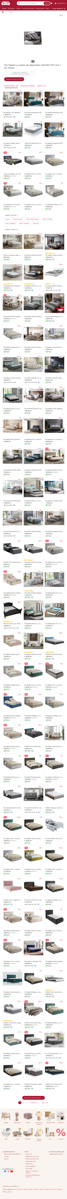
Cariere (6, 1159)
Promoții (60, 1139)
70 (62, 234)
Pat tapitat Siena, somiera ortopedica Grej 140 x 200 (40, 347)
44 (41, 786)
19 (62, 152)
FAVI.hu (31, 1189)
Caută (47, 3)
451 (20, 326)
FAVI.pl (25, 1189)
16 (20, 633)
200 (62, 418)
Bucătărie (49, 8)
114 (41, 725)
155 (62, 848)
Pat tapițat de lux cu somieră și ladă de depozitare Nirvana (42, 439)
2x (33, 283)
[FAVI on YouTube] (11, 1171)
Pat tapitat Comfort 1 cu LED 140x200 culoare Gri (39, 286)
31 (41, 264)
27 (62, 1032)
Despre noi (29, 1154)
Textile (18, 8)
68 (41, 418)
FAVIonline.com (7, 1186)
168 (62, 15)
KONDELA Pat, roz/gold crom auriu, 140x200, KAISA (19, 900)
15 (20, 786)
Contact (6, 1156)
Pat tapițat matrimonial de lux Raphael (15, 992)
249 (41, 326)
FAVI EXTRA (29, 1168)
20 (20, 940)
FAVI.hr (36, 1189)
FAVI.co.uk (53, 1189)
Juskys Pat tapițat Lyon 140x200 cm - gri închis (17, 174)
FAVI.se (46, 1189)
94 (62, 479)
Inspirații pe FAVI (31, 1161)
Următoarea (33, 1102)
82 (62, 786)
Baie (6, 1139)
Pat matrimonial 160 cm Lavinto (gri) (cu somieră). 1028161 (42, 808)
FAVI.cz (15, 1189)
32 (20, 541)
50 (41, 571)
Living (17, 1139)
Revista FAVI (29, 1163)
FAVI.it (42, 1189)
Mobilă (4, 8)
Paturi (11, 12)
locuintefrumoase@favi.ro (13, 1154)
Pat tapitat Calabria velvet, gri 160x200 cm (16, 143)
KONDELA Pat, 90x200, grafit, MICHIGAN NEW (17, 562)
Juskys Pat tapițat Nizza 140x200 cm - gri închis (39, 143)
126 (20, 234)
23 (20, 878)
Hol (50, 1139)
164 (62, 356)
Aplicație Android (57, 1154)
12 (62, 326)
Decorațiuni (11, 8)
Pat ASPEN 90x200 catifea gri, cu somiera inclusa (39, 531)
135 (41, 356)
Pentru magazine (31, 1166)
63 (62, 510)
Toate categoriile (58, 8)
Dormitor (28, 1139)
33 (20, 122)
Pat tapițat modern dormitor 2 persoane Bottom (39, 654)
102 (41, 449)
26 (62, 449)
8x (54, 253)
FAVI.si (10, 1191)
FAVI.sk (20, 1189)
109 (41, 1001)
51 (20, 479)
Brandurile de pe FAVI (32, 1159)
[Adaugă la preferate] (62, 91)
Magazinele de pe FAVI (32, 1156)
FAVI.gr (5, 1191)
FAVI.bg (59, 1189)
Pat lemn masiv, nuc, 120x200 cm (13, 623)
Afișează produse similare (14, 79)
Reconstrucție (40, 8)
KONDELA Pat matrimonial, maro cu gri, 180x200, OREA (41, 1023)
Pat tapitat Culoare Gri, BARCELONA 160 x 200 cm (18, 378)
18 (20, 91)
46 (20, 264)
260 (20, 356)
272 (41, 295)
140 (62, 633)
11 (20, 387)
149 (41, 234)
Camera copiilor (39, 1139)
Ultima (44, 1102)
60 (20, 571)
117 (20, 848)
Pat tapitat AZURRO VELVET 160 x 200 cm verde (39, 470)
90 (62, 970)
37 (20, 510)
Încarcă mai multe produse (32, 1098)
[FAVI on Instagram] (8, 1171)
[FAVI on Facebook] (5, 1171)
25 (62, 878)
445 (62, 264)
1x (32, 590)
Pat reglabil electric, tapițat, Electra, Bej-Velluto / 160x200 (21, 593)
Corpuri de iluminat (28, 8)
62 (62, 1063)
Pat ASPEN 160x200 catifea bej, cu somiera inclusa (19, 316)
